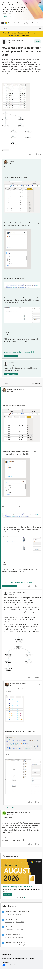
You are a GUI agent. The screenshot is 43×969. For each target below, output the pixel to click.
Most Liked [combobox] (36, 383)
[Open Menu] (40, 28)
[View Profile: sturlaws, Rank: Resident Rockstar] (4, 390)
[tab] (21, 897)
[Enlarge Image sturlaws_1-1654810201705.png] (23, 743)
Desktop (6, 28)
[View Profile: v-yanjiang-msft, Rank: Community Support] (4, 813)
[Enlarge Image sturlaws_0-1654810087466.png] (14, 708)
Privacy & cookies (18, 958)
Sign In (38, 23)
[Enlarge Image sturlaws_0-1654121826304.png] (17, 249)
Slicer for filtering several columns (17, 912)
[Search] (27, 23)
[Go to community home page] (15, 23)
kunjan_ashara (20, 937)
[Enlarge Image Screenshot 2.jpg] (16, 97)
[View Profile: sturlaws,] (6, 162)
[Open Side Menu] (2, 22)
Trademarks (5, 962)
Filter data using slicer (13, 935)
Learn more (25, 35)
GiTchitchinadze (18, 929)
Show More (10, 807)
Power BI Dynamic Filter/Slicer (16, 942)
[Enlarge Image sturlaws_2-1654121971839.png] (22, 197)
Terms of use (30, 958)
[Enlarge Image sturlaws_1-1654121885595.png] (22, 315)
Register (32, 23)
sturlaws (11, 161)
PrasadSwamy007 (21, 945)
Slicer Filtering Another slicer (15, 927)
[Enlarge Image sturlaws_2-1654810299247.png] (23, 776)
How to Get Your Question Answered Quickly (19, 352)
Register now (6, 16)
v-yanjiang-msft (12, 812)
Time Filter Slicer (11, 919)
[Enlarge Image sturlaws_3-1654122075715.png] (22, 285)
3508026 (18, 914)
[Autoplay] (18, 897)
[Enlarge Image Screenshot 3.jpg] (21, 655)
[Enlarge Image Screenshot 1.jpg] (17, 129)
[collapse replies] (21, 387)
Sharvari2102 (20, 922)
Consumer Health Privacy (27, 965)
